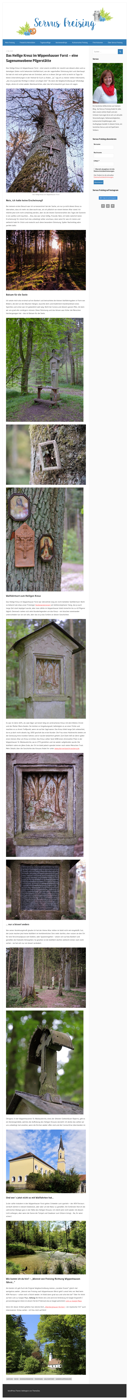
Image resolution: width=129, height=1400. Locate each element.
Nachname (98, 153)
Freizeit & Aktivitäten (27, 42)
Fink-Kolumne (98, 42)
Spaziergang (39, 1379)
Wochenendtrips (61, 42)
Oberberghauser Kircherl (55, 1307)
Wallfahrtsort (49, 1379)
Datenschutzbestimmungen (103, 177)
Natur (16, 1379)
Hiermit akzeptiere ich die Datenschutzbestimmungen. (104, 170)
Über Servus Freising (115, 42)
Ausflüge (10, 1379)
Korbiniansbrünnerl (43, 605)
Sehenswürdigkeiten (26, 1379)
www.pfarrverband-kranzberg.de (67, 748)
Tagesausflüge (45, 42)
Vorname (97, 144)
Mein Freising (10, 42)
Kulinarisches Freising (80, 42)
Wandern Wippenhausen (63, 1379)
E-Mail (96, 161)
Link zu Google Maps (74, 1301)
